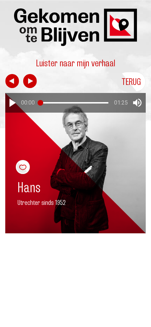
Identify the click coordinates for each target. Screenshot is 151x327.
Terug (131, 81)
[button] (12, 103)
